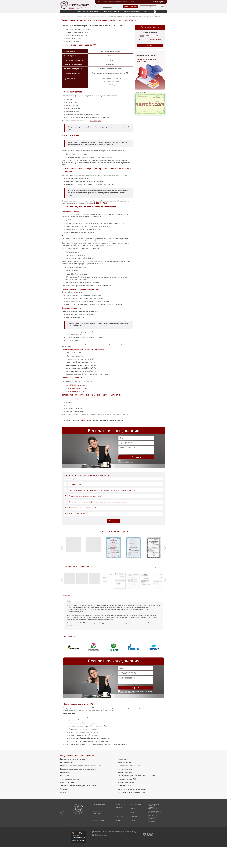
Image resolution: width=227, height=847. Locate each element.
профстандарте (95, 121)
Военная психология (124, 769)
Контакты (132, 1)
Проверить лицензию (131, 6)
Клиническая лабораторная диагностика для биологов (136, 776)
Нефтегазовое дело (124, 786)
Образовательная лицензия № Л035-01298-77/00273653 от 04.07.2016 (77, 8)
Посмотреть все (113, 521)
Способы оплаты (134, 816)
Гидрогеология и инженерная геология (74, 759)
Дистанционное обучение (148, 7)
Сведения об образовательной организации (118, 1)
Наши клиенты (119, 816)
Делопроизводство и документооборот (131, 792)
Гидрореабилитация (67, 762)
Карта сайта (133, 820)
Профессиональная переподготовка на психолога (78, 769)
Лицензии (118, 811)
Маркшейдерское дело (125, 782)
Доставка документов (136, 804)
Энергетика (64, 789)
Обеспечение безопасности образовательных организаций (81, 766)
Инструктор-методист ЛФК (126, 779)
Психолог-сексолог (67, 772)
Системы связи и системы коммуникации (131, 789)
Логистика (63, 792)
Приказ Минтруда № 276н (75, 391)
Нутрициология (122, 759)
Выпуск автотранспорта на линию (129, 766)
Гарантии (133, 808)
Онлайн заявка (151, 821)
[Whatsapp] (151, 834)
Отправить (136, 457)
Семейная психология (125, 772)
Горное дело (64, 776)
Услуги (98, 1)
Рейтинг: (75, 840)
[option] (73, 545)
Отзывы (132, 812)
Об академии (104, 1)
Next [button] (165, 548)
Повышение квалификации (111, 11)
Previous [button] (62, 548)
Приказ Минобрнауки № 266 (76, 388)
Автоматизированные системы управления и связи (78, 786)
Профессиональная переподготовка (87, 11)
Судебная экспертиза (67, 782)
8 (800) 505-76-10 (159, 1)
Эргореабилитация (124, 762)
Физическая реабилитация (69, 779)
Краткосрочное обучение (132, 11)
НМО (145, 11)
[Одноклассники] (148, 834)
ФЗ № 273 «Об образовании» (76, 385)
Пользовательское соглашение (99, 835)
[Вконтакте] (144, 834)
